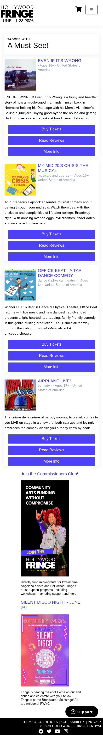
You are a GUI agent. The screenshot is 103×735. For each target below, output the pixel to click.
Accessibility (73, 722)
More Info (51, 151)
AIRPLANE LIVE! (54, 381)
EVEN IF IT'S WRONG (59, 60)
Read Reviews (51, 140)
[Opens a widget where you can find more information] (81, 712)
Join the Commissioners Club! (49, 474)
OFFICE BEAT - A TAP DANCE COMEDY (59, 273)
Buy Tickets (51, 129)
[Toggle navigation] (91, 9)
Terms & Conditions (40, 722)
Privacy (95, 722)
